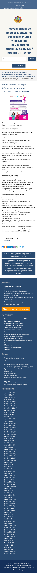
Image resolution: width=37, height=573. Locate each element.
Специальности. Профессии (13, 325)
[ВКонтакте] (3, 247)
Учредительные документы (13, 286)
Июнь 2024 (7, 440)
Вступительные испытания (13, 332)
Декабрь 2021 (8, 504)
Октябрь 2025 (8, 406)
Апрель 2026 (8, 393)
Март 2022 (7, 497)
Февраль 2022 (8, 499)
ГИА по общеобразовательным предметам (18, 367)
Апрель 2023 (8, 471)
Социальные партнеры (11, 304)
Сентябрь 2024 (9, 434)
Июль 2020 (7, 541)
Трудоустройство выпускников (14, 358)
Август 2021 (8, 512)
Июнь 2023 (7, 467)
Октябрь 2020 (8, 534)
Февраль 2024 (8, 449)
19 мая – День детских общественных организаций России (18, 255)
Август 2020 (8, 538)
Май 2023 (7, 469)
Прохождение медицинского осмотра (16, 334)
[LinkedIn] (11, 247)
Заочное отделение (10, 375)
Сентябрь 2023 (9, 460)
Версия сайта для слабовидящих (17, 309)
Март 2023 (7, 473)
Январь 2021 (8, 527)
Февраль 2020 (8, 551)
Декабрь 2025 (8, 401)
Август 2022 (8, 488)
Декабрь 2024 (8, 427)
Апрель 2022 (8, 495)
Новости (32, 76)
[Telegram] (23, 247)
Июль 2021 (7, 514)
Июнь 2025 (7, 414)
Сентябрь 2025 (9, 408)
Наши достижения (10, 373)
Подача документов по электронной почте (18, 340)
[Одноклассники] (5, 247)
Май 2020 (7, 545)
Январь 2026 (8, 399)
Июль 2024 (7, 438)
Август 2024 (8, 436)
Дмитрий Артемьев (22, 91)
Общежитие (8, 345)
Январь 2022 (8, 501)
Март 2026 (7, 395)
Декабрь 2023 (8, 454)
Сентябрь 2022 (9, 486)
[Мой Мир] (8, 247)
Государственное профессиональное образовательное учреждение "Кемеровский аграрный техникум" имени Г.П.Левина (19, 41)
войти (21, 8)
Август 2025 (8, 410)
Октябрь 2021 (8, 508)
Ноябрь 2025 (8, 404)
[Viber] (14, 247)
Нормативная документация (13, 323)
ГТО (5, 360)
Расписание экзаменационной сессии (16, 364)
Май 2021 (7, 519)
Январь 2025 (8, 425)
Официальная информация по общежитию (18, 293)
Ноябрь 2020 (8, 532)
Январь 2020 (8, 554)
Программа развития (11, 295)
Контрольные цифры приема (13, 327)
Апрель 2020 (8, 547)
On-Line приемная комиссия (13, 338)
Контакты (7, 349)
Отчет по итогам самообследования (16, 291)
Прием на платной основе (12, 343)
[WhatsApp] (17, 247)
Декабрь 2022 (8, 480)
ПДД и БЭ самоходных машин (14, 382)
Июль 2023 (7, 464)
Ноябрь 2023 (8, 456)
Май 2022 (7, 493)
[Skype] (20, 247)
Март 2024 (7, 447)
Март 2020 (7, 549)
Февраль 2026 (8, 397)
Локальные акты (9, 289)
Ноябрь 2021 (8, 506)
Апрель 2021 (8, 521)
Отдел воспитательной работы (14, 369)
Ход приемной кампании (12, 321)
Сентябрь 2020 (9, 536)
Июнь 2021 (7, 517)
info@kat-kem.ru (19, 5)
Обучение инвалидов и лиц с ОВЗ (15, 319)
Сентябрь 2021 (9, 510)
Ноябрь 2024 (8, 430)
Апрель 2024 (8, 445)
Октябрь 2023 (8, 458)
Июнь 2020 (7, 543)
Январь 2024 (8, 451)
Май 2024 (7, 443)
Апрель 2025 (8, 419)
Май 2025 (7, 417)
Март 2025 (7, 421)
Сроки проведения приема (13, 330)
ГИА (5, 362)
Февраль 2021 (8, 525)
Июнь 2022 (7, 490)
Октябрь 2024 (8, 432)
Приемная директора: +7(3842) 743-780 (19, 2)
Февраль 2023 (8, 475)
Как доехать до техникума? (13, 347)
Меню (20, 66)
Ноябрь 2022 (8, 482)
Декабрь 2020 (8, 530)
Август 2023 (8, 462)
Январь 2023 (8, 477)
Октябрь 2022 (8, 484)
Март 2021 (7, 523)
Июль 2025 (7, 412)
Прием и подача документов (13, 336)
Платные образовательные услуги (15, 302)
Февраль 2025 (8, 423)
